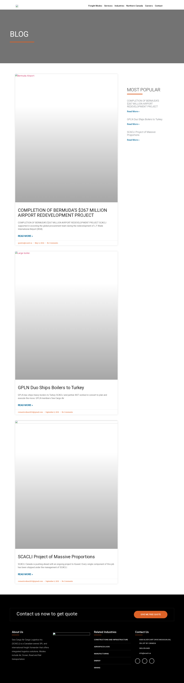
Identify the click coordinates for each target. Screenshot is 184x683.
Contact (158, 6)
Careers (149, 6)
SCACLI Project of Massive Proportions (56, 556)
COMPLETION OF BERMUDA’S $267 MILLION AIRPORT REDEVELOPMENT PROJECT (62, 213)
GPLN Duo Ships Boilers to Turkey (51, 387)
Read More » (25, 236)
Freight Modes (95, 6)
